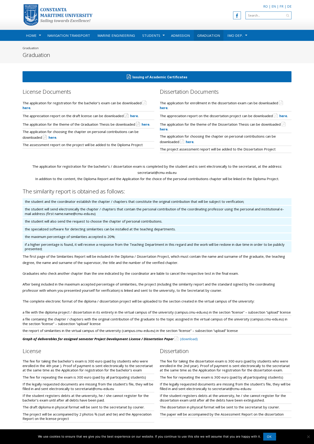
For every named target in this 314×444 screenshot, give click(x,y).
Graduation (208, 35)
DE (289, 6)
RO (265, 6)
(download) (189, 339)
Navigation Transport (68, 35)
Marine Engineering (116, 35)
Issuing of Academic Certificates (159, 77)
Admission (180, 35)
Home (31, 35)
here (134, 115)
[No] (308, 436)
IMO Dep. (235, 35)
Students (151, 35)
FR (281, 6)
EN (273, 6)
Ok (269, 436)
